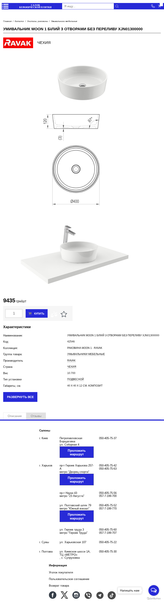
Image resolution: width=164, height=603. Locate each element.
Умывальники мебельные (64, 21)
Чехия (71, 366)
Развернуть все (20, 397)
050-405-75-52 (108, 505)
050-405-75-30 (108, 551)
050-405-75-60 (108, 529)
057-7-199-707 (108, 532)
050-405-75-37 (108, 438)
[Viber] (88, 595)
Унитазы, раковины (37, 21)
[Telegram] (99, 595)
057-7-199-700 (108, 496)
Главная (7, 21)
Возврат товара (59, 585)
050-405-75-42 (108, 465)
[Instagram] (76, 595)
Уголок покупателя (61, 572)
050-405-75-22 (108, 542)
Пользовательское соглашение (69, 579)
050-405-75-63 (108, 468)
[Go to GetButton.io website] (154, 598)
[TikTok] (111, 595)
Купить (39, 313)
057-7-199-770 (108, 508)
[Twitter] (64, 595)
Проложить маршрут (77, 452)
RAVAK (71, 360)
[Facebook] (52, 595)
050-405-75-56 (108, 493)
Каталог (19, 21)
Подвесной (75, 379)
